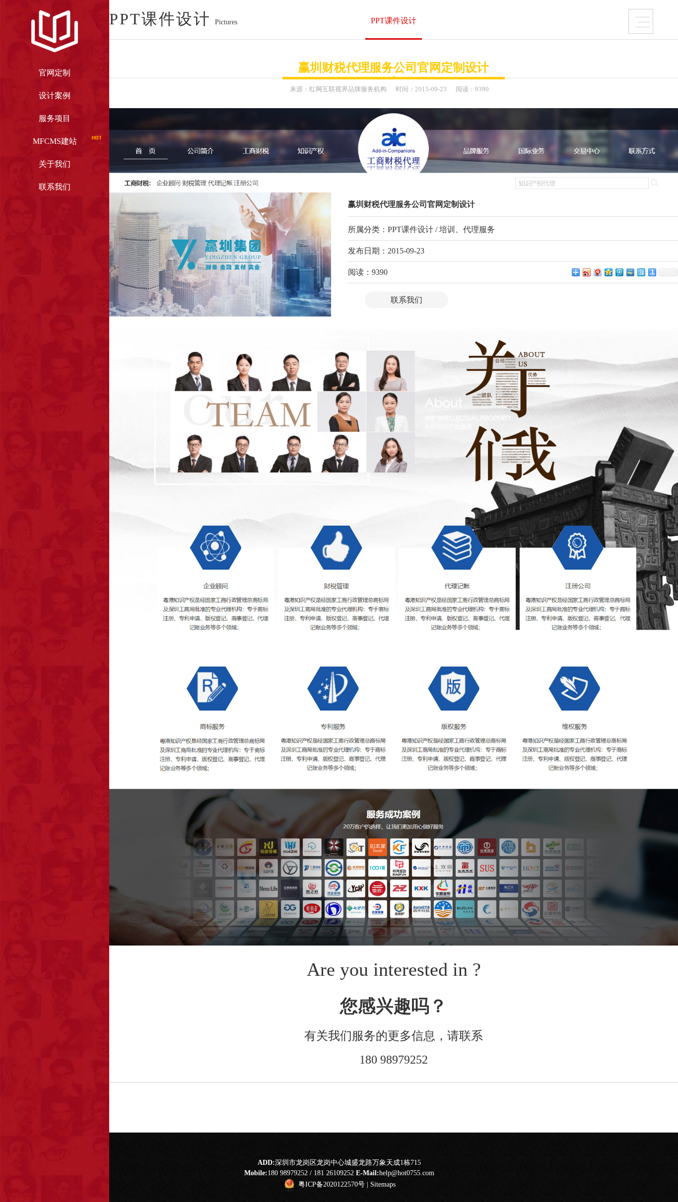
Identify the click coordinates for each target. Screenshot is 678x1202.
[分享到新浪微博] (586, 272)
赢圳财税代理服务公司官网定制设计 (393, 67)
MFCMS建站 (55, 141)
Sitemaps (383, 1185)
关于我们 (54, 164)
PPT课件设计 (393, 20)
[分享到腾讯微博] (618, 272)
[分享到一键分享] (651, 272)
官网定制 (54, 72)
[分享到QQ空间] (608, 272)
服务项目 (54, 118)
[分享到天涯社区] (640, 272)
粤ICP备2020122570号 (331, 1185)
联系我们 (54, 187)
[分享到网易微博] (597, 272)
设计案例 (54, 95)
